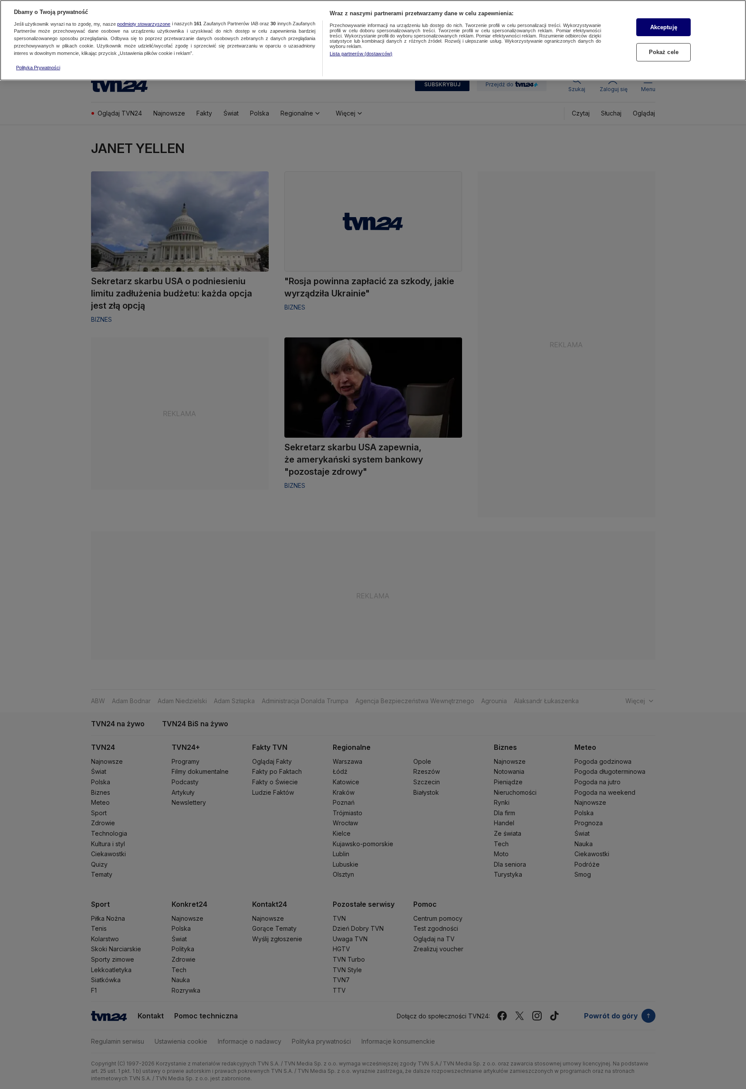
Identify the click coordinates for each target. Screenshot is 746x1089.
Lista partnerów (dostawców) (361, 53)
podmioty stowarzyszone (143, 24)
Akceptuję (663, 27)
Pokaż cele (663, 52)
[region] (373, 40)
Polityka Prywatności (38, 67)
